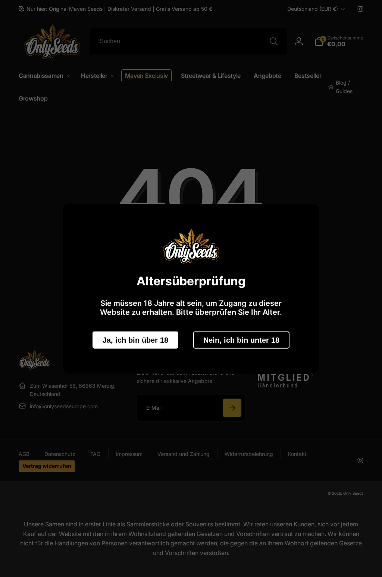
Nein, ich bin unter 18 (241, 340)
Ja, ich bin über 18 (135, 340)
